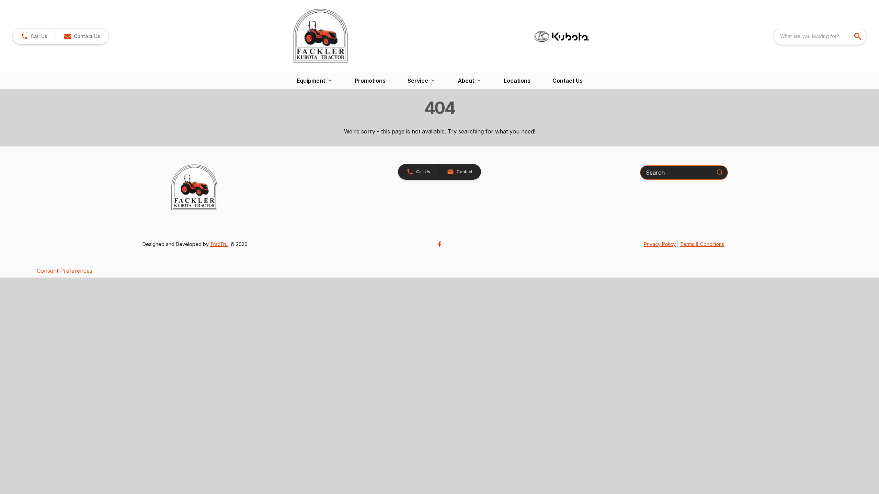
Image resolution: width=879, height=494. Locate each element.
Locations (517, 80)
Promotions (370, 80)
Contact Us (567, 80)
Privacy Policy (660, 244)
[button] (34, 36)
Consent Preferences (64, 270)
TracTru (219, 244)
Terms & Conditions (702, 244)
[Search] (720, 172)
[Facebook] (439, 244)
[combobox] (820, 36)
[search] (858, 36)
